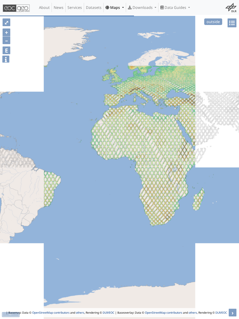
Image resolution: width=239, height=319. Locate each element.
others (80, 313)
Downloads (143, 7)
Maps (115, 7)
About (44, 7)
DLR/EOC (108, 313)
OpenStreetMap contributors (51, 313)
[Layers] (232, 22)
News (58, 7)
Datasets (94, 7)
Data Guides (175, 7)
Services (74, 7)
